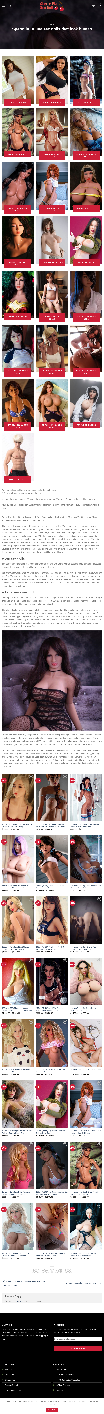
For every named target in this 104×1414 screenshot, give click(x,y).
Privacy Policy (61, 1370)
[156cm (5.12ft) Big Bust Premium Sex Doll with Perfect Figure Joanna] (18, 1104)
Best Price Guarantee (65, 1375)
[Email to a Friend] (47, 1271)
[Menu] (3, 6)
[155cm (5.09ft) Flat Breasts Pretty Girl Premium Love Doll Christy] (18, 797)
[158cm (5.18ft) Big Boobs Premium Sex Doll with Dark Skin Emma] (52, 1165)
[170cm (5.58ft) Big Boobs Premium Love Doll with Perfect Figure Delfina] (52, 797)
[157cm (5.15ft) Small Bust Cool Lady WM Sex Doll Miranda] (52, 1043)
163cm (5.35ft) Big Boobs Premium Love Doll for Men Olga (84, 1009)
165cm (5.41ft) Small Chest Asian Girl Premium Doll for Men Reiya (17, 1070)
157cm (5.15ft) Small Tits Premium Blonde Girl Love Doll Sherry (16, 1193)
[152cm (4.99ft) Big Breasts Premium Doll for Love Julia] (52, 1104)
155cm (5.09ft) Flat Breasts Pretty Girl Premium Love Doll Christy (17, 825)
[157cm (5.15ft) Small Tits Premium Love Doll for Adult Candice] (52, 981)
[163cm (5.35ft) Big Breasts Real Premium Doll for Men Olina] (86, 1227)
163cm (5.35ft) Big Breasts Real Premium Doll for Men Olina (83, 1254)
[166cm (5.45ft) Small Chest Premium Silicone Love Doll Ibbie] (86, 1165)
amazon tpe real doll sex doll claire (82, 1283)
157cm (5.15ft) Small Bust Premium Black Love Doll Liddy (29, 1406)
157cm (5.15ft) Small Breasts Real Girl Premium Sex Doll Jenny (85, 1132)
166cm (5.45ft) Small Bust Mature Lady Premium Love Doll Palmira (17, 948)
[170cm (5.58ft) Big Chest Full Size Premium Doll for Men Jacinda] (18, 1227)
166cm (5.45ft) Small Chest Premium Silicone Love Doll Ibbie (85, 1193)
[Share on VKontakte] (57, 1271)
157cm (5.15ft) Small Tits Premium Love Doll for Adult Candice (50, 1009)
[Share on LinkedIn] (61, 1271)
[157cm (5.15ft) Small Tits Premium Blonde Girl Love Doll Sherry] (18, 1165)
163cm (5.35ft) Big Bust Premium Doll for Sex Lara (85, 1070)
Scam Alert (60, 1390)
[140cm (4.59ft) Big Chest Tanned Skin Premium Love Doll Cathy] (86, 859)
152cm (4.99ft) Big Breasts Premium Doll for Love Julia (50, 1132)
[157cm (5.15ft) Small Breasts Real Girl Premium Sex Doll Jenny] (86, 1104)
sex (52, 25)
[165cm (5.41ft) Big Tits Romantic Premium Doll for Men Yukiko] (18, 859)
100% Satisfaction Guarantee (68, 1380)
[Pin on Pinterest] (52, 1271)
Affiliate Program (63, 1385)
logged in (21, 1301)
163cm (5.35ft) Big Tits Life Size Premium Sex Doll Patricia (83, 948)
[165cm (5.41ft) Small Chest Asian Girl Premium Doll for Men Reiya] (18, 1043)
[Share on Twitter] (43, 1271)
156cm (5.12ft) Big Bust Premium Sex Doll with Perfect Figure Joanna (17, 1132)
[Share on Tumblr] (66, 1271)
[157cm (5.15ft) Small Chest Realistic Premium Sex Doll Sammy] (86, 797)
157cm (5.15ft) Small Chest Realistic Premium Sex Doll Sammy (85, 825)
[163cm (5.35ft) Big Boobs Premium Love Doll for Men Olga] (86, 981)
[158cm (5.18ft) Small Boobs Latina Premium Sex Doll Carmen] (52, 859)
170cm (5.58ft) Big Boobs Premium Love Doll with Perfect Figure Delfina (50, 825)
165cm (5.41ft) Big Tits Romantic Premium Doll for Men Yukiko (15, 887)
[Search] (10, 5)
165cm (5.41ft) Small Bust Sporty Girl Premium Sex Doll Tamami (51, 948)
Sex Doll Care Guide (13, 1390)
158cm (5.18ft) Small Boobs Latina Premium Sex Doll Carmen (50, 887)
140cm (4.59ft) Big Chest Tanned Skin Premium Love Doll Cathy (85, 887)
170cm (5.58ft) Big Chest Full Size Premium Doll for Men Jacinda (15, 1254)
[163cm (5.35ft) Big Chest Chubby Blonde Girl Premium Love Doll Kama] (18, 981)
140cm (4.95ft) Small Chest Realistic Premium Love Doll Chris (50, 1254)
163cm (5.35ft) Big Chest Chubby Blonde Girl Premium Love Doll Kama (17, 1009)
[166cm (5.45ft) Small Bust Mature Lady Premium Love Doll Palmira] (18, 920)
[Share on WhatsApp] (34, 1271)
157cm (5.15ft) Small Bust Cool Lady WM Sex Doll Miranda (51, 1070)
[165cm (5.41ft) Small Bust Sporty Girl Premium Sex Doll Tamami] (52, 920)
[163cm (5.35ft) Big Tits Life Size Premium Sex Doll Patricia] (86, 920)
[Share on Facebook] (38, 1271)
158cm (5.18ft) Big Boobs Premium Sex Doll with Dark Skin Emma (52, 1193)
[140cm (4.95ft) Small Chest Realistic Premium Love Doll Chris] (52, 1227)
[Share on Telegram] (70, 1271)
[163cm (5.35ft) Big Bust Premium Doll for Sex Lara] (86, 1043)
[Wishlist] (93, 5)
